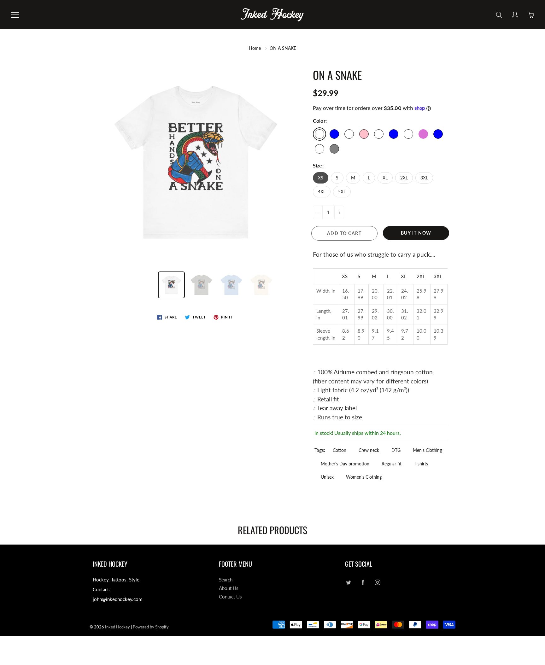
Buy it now (416, 233)
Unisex (327, 477)
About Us (228, 588)
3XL (424, 177)
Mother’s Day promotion (345, 463)
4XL (321, 191)
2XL (404, 177)
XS (320, 177)
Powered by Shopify (151, 626)
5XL (342, 191)
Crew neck (369, 450)
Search (225, 579)
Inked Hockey (117, 626)
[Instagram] (377, 582)
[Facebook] (362, 582)
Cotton (339, 450)
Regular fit (391, 463)
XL (385, 177)
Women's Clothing (364, 477)
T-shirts (421, 463)
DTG (396, 450)
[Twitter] (348, 582)
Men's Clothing (427, 450)
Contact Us (230, 596)
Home (255, 48)
